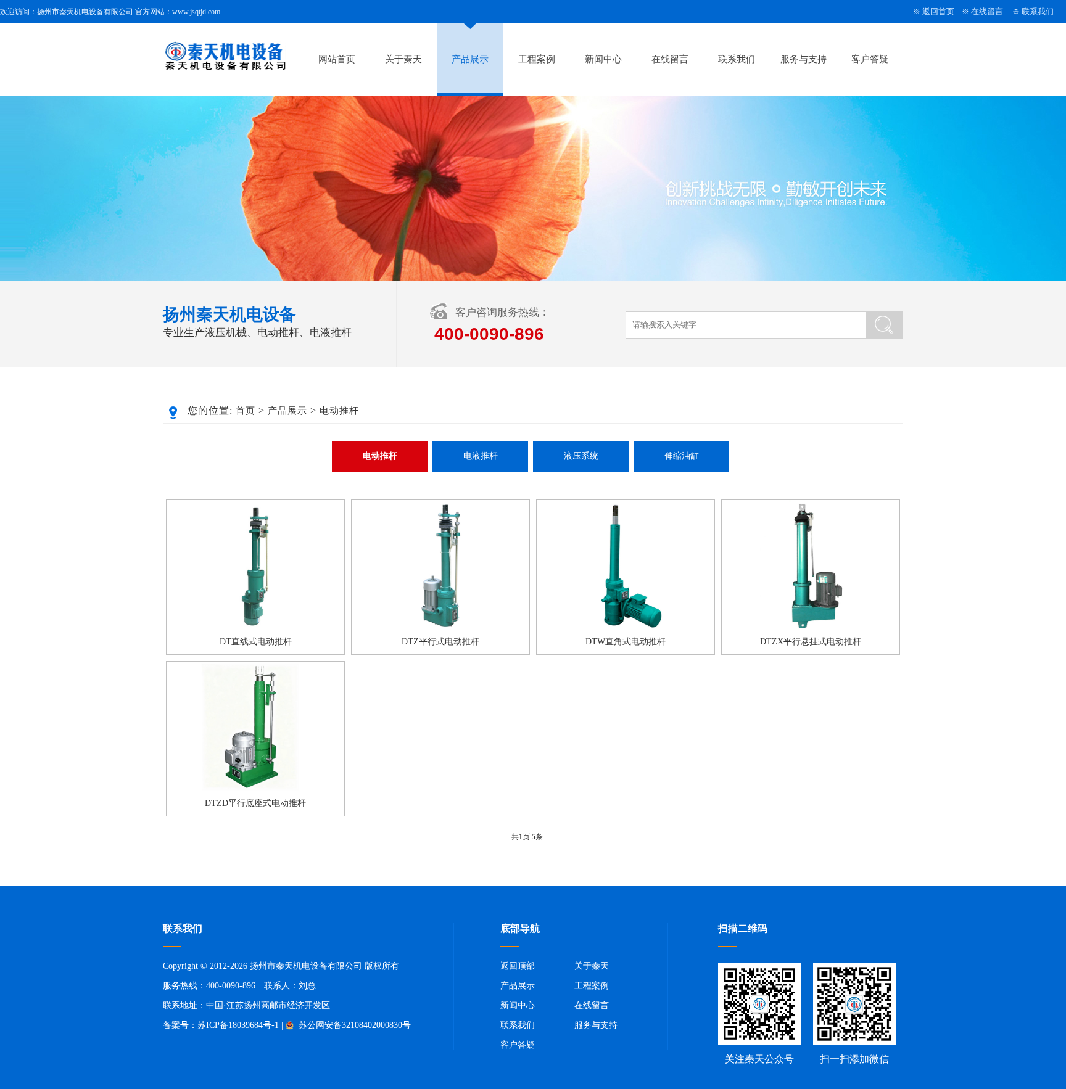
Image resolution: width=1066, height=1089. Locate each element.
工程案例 (536, 59)
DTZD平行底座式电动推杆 (255, 803)
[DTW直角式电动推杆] (625, 627)
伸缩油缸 (681, 456)
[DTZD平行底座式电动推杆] (255, 788)
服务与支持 (803, 59)
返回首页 (938, 11)
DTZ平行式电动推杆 (440, 641)
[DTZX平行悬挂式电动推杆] (810, 627)
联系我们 (1038, 11)
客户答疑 (869, 59)
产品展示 (470, 59)
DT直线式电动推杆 (256, 641)
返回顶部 (517, 966)
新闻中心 (603, 59)
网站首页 (336, 59)
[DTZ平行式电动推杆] (440, 627)
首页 (245, 411)
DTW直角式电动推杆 (625, 641)
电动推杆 (339, 411)
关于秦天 (403, 59)
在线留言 (987, 11)
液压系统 (581, 456)
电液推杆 (480, 456)
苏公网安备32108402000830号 (353, 1025)
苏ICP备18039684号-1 (238, 1025)
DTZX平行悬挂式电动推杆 (810, 641)
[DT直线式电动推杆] (255, 627)
